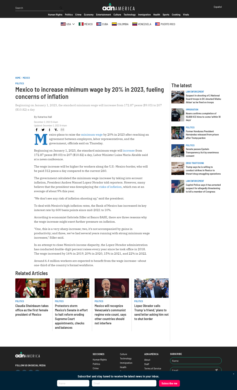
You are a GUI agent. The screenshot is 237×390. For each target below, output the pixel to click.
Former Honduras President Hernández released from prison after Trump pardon (202, 134)
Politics (19, 83)
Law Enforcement (195, 91)
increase (129, 150)
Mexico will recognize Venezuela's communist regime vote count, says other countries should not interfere (110, 314)
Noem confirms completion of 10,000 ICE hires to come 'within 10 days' (203, 117)
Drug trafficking (195, 163)
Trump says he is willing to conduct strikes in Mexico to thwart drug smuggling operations (203, 170)
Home (17, 77)
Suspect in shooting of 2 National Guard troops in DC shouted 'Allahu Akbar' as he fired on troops (203, 99)
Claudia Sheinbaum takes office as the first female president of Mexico (32, 310)
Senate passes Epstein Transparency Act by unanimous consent (202, 152)
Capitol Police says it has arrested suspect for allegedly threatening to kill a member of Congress (203, 188)
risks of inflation (110, 187)
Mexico (26, 77)
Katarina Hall (45, 116)
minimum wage (92, 134)
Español (218, 6)
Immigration (192, 109)
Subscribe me (169, 383)
